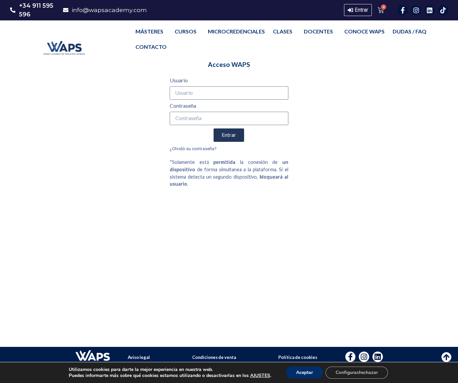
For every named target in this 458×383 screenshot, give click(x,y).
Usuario (179, 80)
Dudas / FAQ (409, 31)
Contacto (151, 46)
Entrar (361, 10)
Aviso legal (139, 357)
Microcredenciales (236, 31)
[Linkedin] (429, 10)
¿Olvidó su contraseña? (193, 148)
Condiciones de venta (214, 357)
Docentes (318, 31)
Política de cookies (297, 357)
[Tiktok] (443, 10)
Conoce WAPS (364, 31)
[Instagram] (416, 10)
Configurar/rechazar (357, 372)
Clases (282, 31)
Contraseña (183, 106)
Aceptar (304, 372)
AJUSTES (260, 376)
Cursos (185, 31)
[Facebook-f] (403, 10)
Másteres (149, 31)
